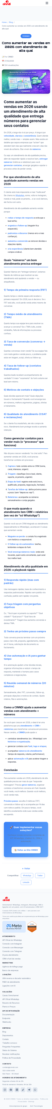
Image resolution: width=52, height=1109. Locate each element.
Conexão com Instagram (12, 944)
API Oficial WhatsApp (10, 999)
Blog (11, 22)
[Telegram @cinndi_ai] (29, 1089)
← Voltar (26, 868)
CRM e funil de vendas (11, 959)
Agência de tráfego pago (12, 967)
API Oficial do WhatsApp (12, 940)
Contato (5, 1039)
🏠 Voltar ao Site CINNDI (26, 850)
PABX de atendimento (11, 982)
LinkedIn (26, 882)
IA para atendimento (10, 955)
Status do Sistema (9, 1050)
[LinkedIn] (17, 1089)
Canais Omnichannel (10, 995)
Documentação (8, 1015)
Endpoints (6, 1018)
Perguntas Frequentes (11, 1047)
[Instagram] (4, 1089)
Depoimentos (7, 1035)
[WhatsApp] (35, 1089)
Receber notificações (11, 1054)
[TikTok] (23, 1089)
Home (4, 22)
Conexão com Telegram (12, 951)
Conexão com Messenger (12, 947)
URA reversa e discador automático (16, 978)
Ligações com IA (8, 986)
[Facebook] (10, 1089)
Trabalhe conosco (9, 1043)
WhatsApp (19, 195)
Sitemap (31, 1101)
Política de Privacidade (11, 1058)
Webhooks (6, 1022)
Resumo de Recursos (10, 1003)
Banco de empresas (10, 970)
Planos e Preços (8, 1007)
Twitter (40, 875)
